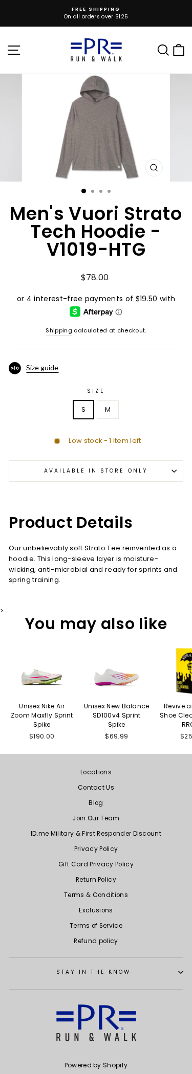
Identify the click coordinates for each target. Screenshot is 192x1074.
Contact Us (96, 788)
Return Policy (96, 880)
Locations (96, 772)
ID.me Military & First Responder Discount (96, 834)
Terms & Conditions (96, 895)
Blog (96, 803)
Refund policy (96, 941)
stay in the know (93, 972)
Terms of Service (96, 926)
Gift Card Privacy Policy (96, 864)
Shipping (59, 330)
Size (95, 391)
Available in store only (96, 471)
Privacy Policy (96, 849)
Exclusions (96, 910)
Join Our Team (95, 818)
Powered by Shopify (96, 1065)
